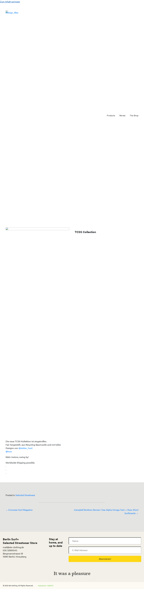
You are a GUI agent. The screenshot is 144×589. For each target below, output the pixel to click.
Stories (122, 115)
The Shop (134, 115)
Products (111, 115)
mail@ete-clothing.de (13, 547)
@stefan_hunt (25, 448)
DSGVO (50, 585)
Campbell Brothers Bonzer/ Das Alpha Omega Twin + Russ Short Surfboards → (106, 511)
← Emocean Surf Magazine (19, 509)
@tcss (9, 451)
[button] (105, 559)
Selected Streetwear (25, 495)
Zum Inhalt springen (10, 1)
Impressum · (42, 585)
